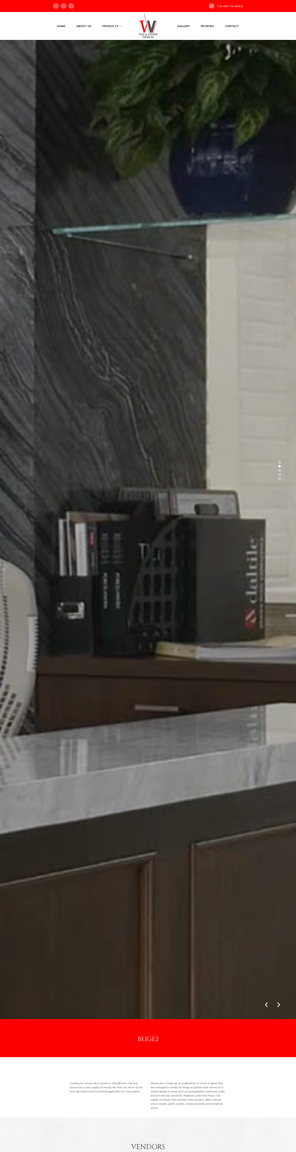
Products (110, 26)
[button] (278, 1003)
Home (61, 26)
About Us (83, 26)
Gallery (183, 26)
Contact (232, 26)
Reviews (207, 26)
